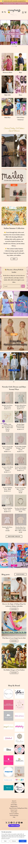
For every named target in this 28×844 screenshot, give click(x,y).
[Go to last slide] (2, 34)
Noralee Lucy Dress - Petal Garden (7, 401)
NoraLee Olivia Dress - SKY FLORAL (20, 401)
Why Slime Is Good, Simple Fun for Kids (14, 633)
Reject (5, 841)
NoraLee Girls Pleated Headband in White (20, 504)
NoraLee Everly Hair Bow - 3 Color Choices (20, 484)
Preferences (14, 841)
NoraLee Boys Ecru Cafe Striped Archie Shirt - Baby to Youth (20, 524)
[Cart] (25, 12)
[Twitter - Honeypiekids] (6, 818)
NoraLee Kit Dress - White (7, 523)
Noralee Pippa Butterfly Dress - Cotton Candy (20, 421)
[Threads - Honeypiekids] (9, 818)
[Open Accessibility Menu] (3, 421)
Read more (14, 604)
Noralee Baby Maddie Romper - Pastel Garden (20, 443)
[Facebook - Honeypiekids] (11, 818)
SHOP (14, 262)
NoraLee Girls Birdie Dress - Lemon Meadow (7, 464)
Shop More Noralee (14, 532)
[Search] (5, 12)
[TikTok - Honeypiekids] (17, 818)
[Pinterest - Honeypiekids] (19, 818)
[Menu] (3, 12)
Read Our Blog (20, 569)
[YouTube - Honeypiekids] (22, 818)
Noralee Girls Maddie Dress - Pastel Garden (20, 463)
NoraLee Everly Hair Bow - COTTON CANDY (7, 443)
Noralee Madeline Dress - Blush (7, 483)
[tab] (13, 377)
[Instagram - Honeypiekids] (14, 818)
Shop (14, 153)
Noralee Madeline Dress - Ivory (7, 504)
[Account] (23, 12)
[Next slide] (25, 34)
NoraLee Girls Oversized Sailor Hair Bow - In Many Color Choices (7, 422)
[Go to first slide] (25, 365)
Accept (22, 841)
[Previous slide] (2, 365)
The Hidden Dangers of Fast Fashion (14, 665)
